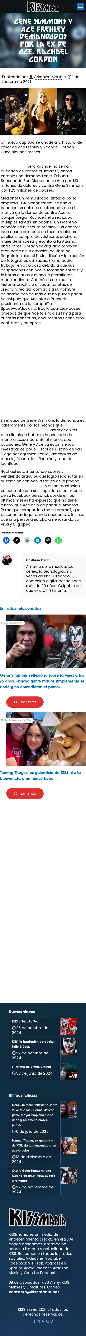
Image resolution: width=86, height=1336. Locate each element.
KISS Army (51, 1282)
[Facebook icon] (34, 1321)
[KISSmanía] (43, 6)
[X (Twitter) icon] (38, 1321)
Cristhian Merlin (48, 76)
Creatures (36, 1287)
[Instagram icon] (47, 1321)
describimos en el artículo (25, 430)
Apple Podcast (37, 1268)
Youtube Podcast (40, 1272)
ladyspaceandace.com (22, 485)
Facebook (18, 1263)
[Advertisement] (43, 373)
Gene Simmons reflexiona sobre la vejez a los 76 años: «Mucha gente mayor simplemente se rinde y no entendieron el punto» (42, 681)
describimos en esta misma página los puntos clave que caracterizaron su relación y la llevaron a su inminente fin (41, 159)
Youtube (53, 1258)
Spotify (15, 1268)
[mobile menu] (80, 6)
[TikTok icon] (52, 1321)
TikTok (37, 1263)
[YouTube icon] (43, 1321)
